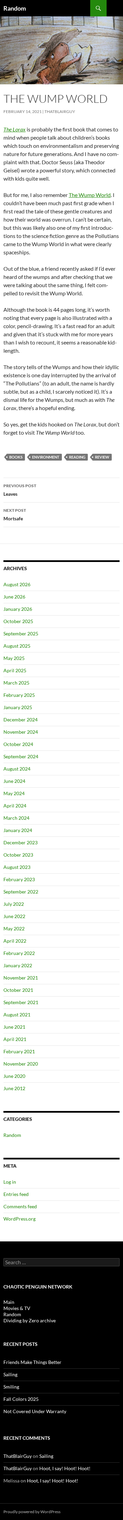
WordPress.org (19, 1219)
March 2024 (16, 818)
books (16, 457)
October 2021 (18, 990)
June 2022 (14, 916)
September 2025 (20, 633)
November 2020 (20, 1064)
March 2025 (16, 683)
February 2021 (19, 1051)
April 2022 (14, 941)
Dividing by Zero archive (29, 1320)
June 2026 (14, 597)
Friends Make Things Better (32, 1362)
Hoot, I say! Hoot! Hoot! (65, 1468)
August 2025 (16, 646)
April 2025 (14, 670)
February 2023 (19, 879)
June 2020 (14, 1076)
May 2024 (14, 793)
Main (8, 1302)
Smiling (11, 1387)
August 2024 (16, 769)
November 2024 (20, 732)
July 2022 (13, 904)
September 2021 (20, 1002)
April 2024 (14, 805)
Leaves (19, 490)
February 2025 (19, 695)
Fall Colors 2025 (21, 1399)
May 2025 (14, 658)
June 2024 (14, 781)
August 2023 (16, 867)
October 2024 (18, 744)
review (102, 457)
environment (45, 457)
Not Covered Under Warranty (34, 1411)
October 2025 (18, 621)
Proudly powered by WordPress (31, 1511)
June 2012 (14, 1088)
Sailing (10, 1374)
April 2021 (14, 1039)
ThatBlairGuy (59, 111)
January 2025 (17, 707)
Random (14, 8)
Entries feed (16, 1194)
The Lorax (14, 129)
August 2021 (16, 1014)
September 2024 (20, 756)
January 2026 (17, 609)
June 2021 (14, 1027)
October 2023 (18, 855)
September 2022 (20, 892)
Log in (9, 1182)
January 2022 (17, 965)
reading (77, 457)
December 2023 (20, 842)
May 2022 (14, 928)
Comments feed (20, 1206)
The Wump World (90, 195)
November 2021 (20, 978)
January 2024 (17, 830)
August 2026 (16, 584)
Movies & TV (16, 1308)
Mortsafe (14, 514)
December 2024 (20, 719)
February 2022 (19, 953)
